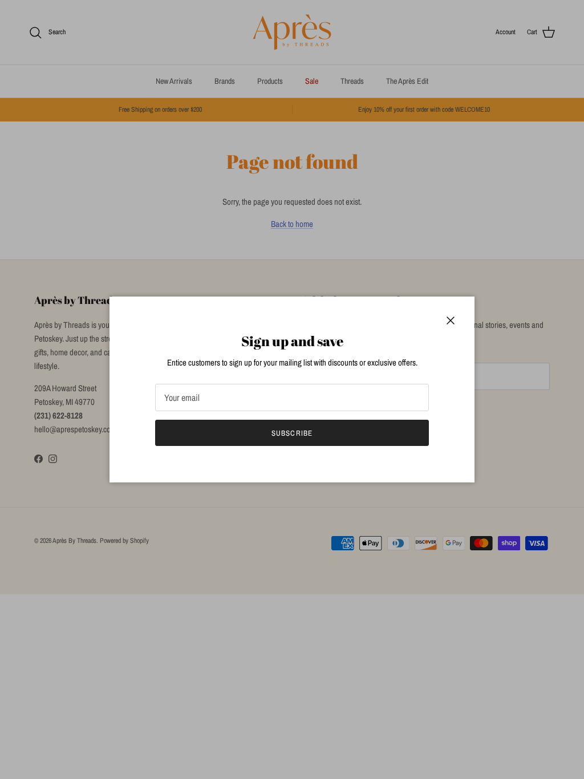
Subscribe (291, 433)
